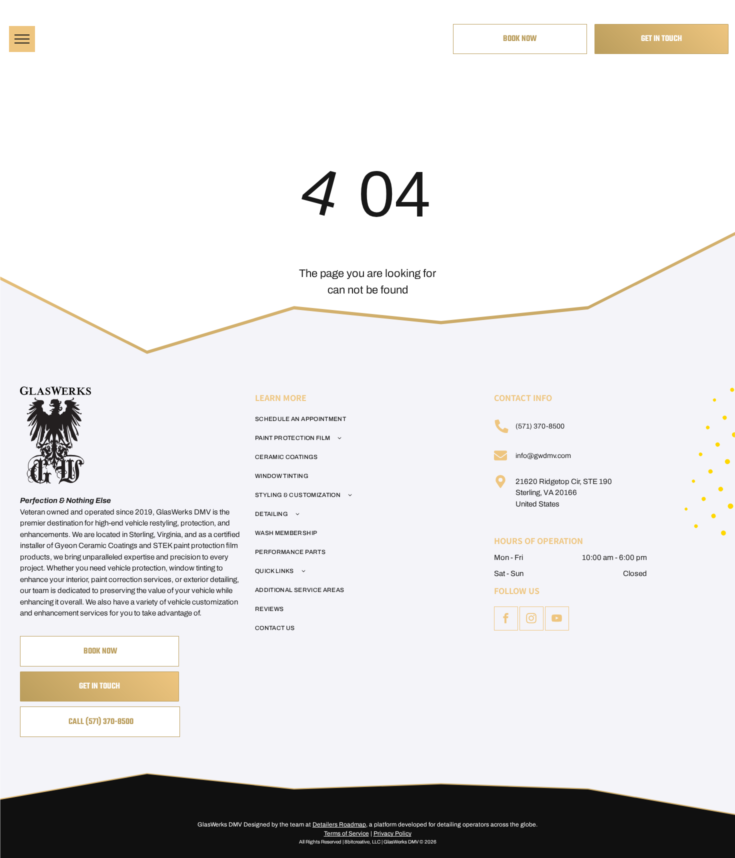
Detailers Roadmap (339, 824)
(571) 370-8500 (540, 426)
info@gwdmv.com (543, 456)
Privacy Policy (393, 833)
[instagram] (532, 619)
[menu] (22, 39)
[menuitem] (361, 419)
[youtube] (557, 619)
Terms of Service (346, 833)
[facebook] (506, 619)
